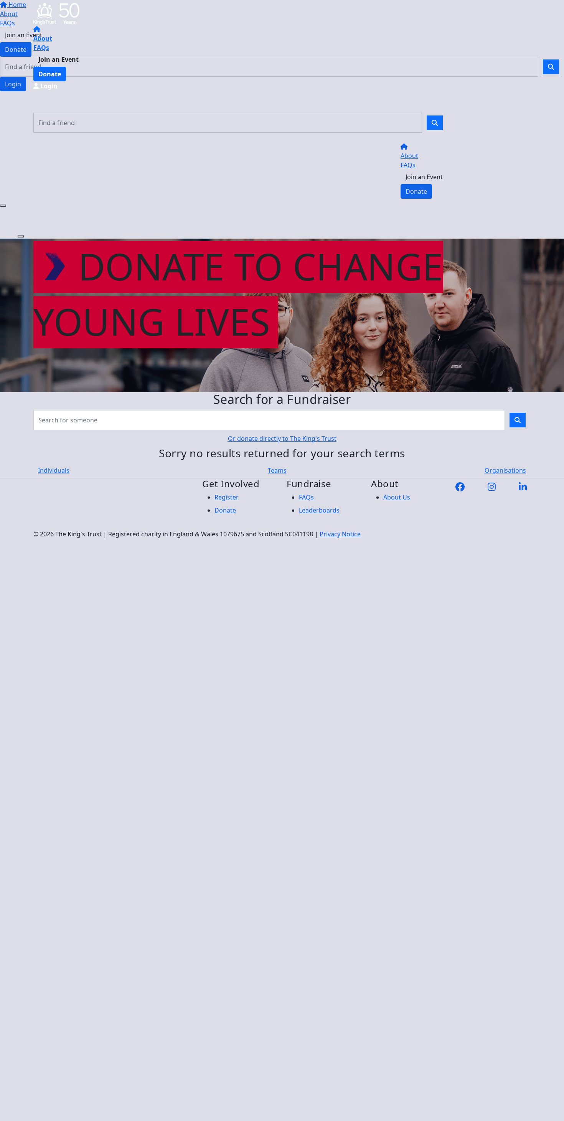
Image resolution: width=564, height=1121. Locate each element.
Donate (49, 74)
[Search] (435, 122)
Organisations (505, 470)
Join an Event (58, 59)
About (42, 38)
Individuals (53, 470)
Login (48, 86)
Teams (277, 470)
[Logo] (56, 13)
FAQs (41, 47)
